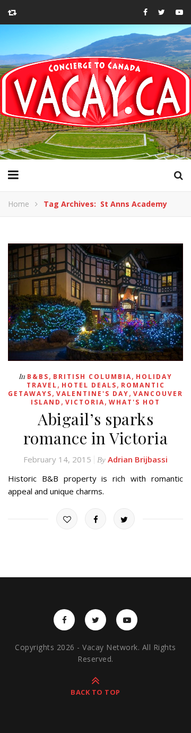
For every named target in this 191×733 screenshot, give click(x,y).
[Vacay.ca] (95, 92)
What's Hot (134, 402)
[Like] (66, 518)
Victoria (85, 402)
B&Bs (38, 376)
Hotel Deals (89, 385)
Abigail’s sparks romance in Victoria (95, 428)
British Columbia (92, 376)
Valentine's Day (92, 393)
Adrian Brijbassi (138, 459)
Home (18, 204)
